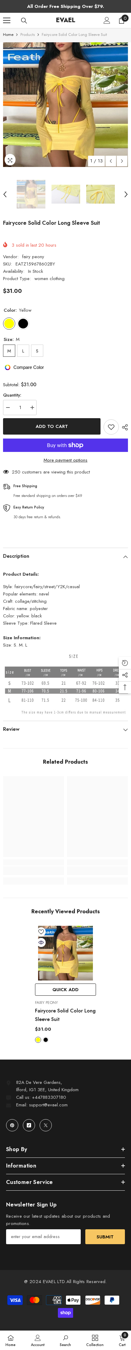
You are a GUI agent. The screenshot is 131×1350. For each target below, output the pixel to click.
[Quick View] (41, 942)
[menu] (6, 20)
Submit (105, 1237)
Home (8, 34)
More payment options (65, 460)
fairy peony (33, 256)
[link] (33, 870)
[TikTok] (29, 1125)
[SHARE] (123, 427)
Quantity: (12, 395)
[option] (65, 104)
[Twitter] (46, 1125)
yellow (38, 1040)
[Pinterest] (12, 1125)
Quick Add (65, 989)
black (46, 1040)
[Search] (24, 20)
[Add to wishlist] (111, 427)
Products (27, 34)
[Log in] (107, 20)
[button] (110, 161)
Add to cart (52, 426)
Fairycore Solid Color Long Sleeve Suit (65, 1015)
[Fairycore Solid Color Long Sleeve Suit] (65, 953)
